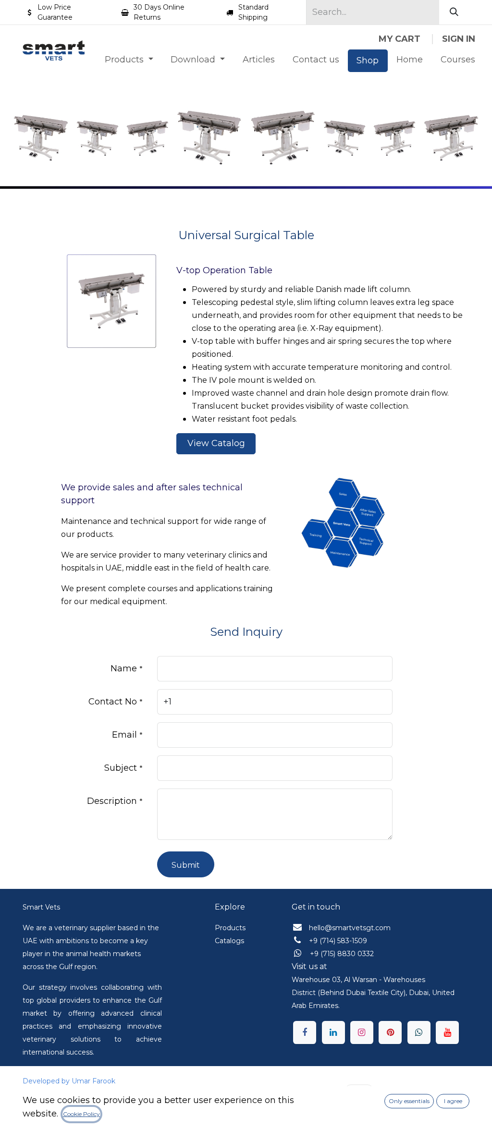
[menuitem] (129, 59)
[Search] (454, 12)
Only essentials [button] (409, 1101)
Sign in (458, 39)
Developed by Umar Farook (69, 1081)
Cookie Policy (81, 1113)
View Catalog (216, 443)
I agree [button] (453, 1101)
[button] (185, 864)
